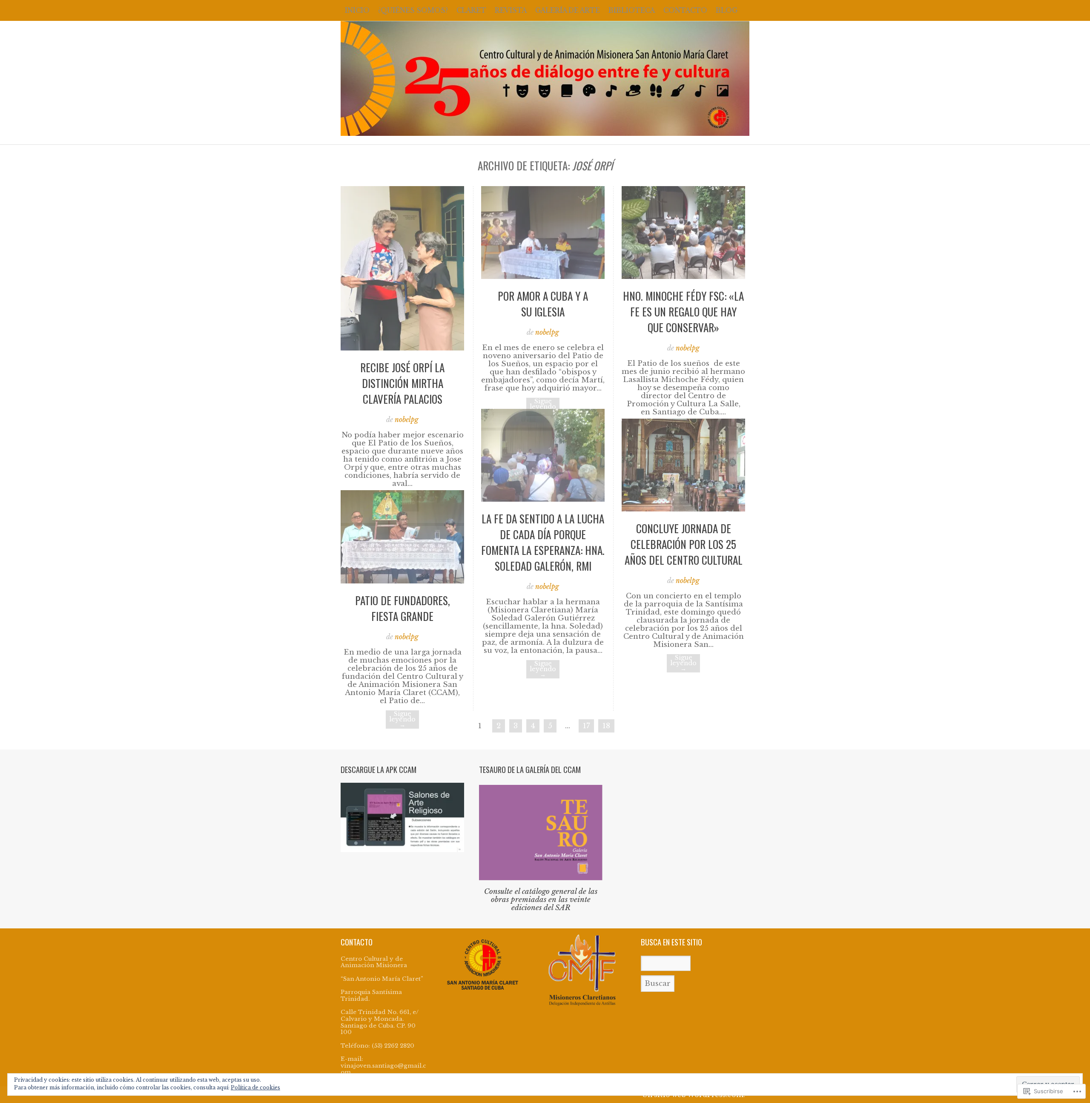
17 (586, 725)
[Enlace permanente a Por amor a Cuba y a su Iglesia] (543, 276)
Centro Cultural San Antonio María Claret (545, 78)
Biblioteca (631, 10)
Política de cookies (255, 1087)
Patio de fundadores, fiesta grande (402, 608)
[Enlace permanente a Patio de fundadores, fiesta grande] (402, 581)
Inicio (357, 10)
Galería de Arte (567, 10)
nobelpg (407, 420)
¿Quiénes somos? (413, 10)
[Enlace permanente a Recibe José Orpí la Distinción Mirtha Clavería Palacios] (402, 348)
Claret (471, 10)
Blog (726, 10)
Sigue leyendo (543, 407)
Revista (511, 10)
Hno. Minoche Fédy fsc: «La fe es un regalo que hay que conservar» (683, 311)
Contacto (685, 10)
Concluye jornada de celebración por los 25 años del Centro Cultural (684, 544)
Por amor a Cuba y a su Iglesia (543, 303)
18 (606, 725)
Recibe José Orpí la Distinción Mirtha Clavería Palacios (402, 383)
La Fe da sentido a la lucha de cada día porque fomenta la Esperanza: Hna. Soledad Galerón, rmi (543, 542)
